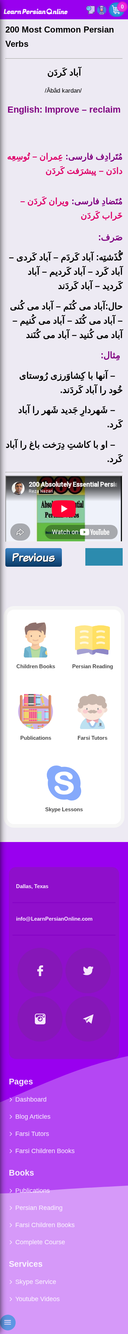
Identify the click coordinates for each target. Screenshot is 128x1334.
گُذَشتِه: (109, 257)
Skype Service (35, 1281)
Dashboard (31, 1099)
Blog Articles (32, 1116)
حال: (114, 306)
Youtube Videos (37, 1299)
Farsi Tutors (32, 1133)
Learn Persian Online (36, 11)
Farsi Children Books (45, 1151)
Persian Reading (39, 1207)
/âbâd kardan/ (64, 90)
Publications (32, 1190)
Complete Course (40, 1242)
